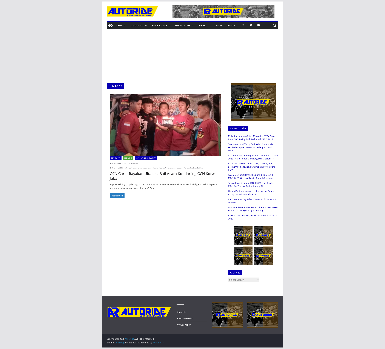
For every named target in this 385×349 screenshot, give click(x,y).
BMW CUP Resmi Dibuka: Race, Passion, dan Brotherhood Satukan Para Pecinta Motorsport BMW (251, 166)
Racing (202, 25)
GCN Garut (122, 168)
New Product (159, 25)
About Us (181, 312)
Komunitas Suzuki (175, 168)
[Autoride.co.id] (139, 303)
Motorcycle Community (146, 158)
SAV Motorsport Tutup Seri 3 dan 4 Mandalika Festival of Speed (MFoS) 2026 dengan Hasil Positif (251, 147)
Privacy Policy (184, 324)
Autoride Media (184, 318)
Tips (216, 25)
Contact (232, 25)
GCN (114, 168)
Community (137, 25)
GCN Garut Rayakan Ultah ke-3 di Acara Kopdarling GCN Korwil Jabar (163, 176)
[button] (124, 25)
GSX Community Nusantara (140, 168)
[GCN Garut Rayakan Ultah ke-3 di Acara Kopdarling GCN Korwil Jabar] (165, 125)
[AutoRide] (110, 25)
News (119, 25)
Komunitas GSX (159, 168)
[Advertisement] (192, 61)
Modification (182, 25)
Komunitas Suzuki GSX (193, 168)
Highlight (128, 158)
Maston (134, 163)
